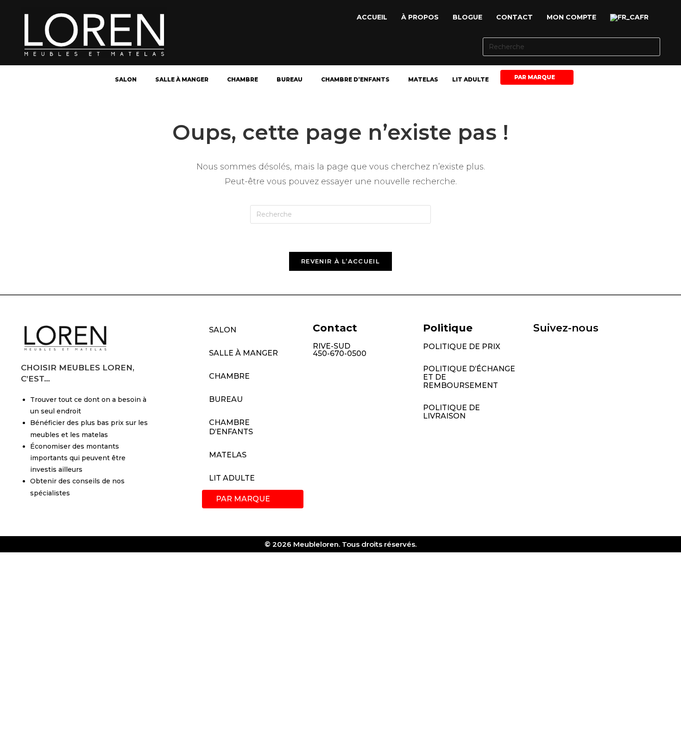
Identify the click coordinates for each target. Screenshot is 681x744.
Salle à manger (181, 79)
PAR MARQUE (534, 77)
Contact (514, 17)
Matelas (423, 79)
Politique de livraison (451, 411)
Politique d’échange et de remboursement (469, 377)
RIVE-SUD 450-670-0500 (339, 350)
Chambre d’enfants (355, 79)
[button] (631, 17)
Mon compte (571, 17)
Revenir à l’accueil (340, 261)
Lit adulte (470, 79)
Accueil (372, 17)
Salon (126, 79)
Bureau (290, 79)
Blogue (467, 17)
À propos (420, 17)
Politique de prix (461, 346)
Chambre (242, 79)
